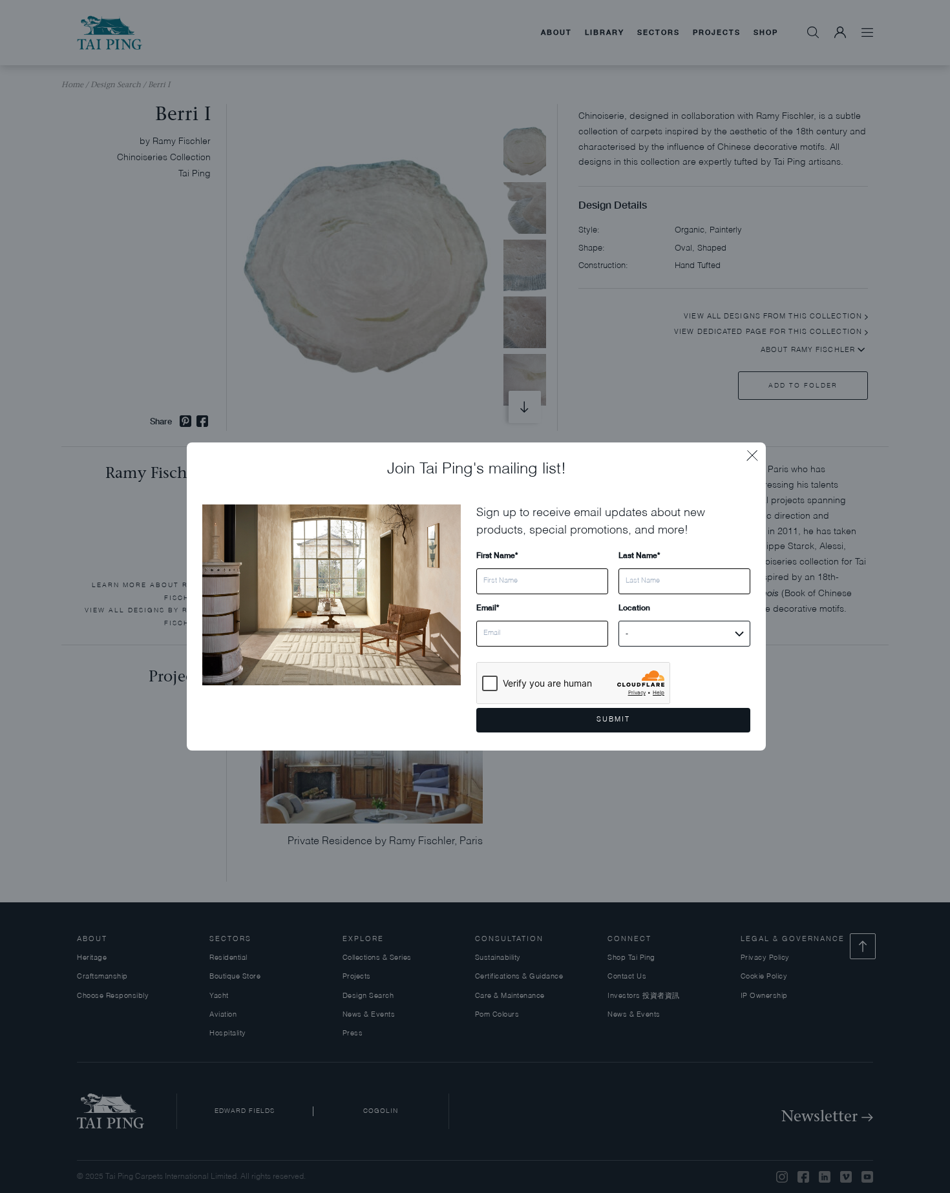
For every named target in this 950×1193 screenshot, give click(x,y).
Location (634, 607)
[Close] (756, 452)
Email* (487, 607)
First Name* (497, 555)
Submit (613, 719)
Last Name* (639, 555)
